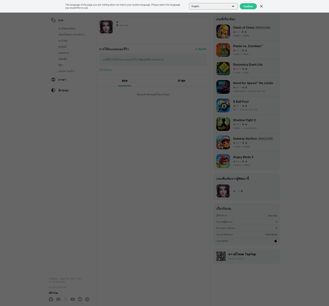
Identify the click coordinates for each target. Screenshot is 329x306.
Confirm (248, 6)
